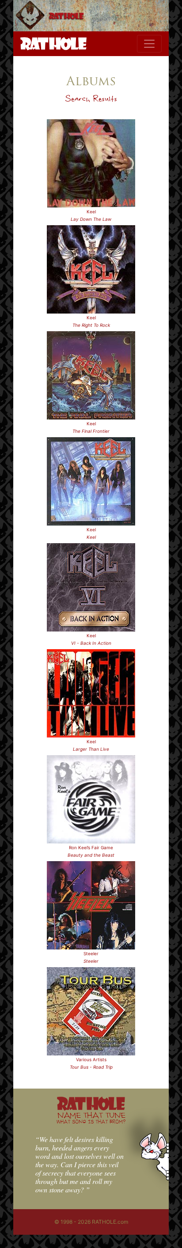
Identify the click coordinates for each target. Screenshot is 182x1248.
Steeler (91, 953)
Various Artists (91, 1059)
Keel (91, 211)
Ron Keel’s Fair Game (91, 847)
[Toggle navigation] (149, 44)
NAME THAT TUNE (91, 1117)
